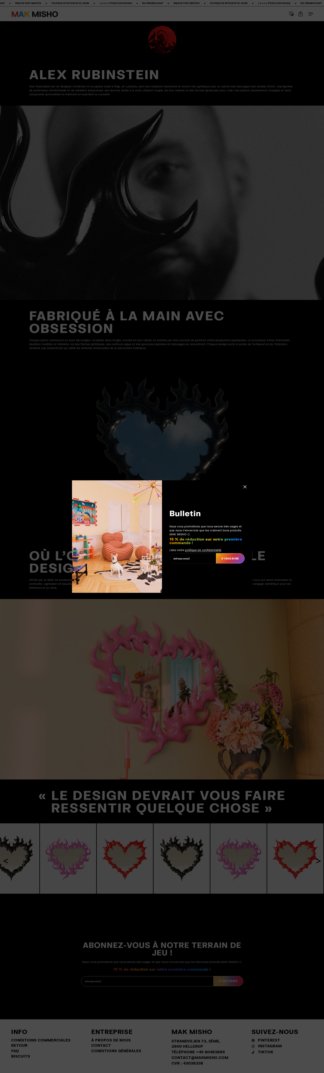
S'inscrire (230, 558)
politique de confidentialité (203, 550)
